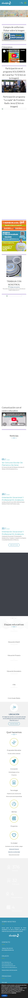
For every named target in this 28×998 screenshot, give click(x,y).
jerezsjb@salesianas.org (8, 950)
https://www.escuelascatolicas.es (9, 967)
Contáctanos (14, 723)
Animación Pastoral (14, 849)
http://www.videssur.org (7, 964)
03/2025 (6, 494)
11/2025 (6, 459)
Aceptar (4, 995)
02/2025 (6, 528)
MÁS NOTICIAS (14, 545)
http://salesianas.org (6, 962)
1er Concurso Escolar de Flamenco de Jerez (12, 464)
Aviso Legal (4, 982)
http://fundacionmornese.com (8, 965)
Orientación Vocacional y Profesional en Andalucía (13, 498)
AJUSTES (13, 993)
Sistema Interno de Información (9, 970)
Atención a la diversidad (14, 852)
